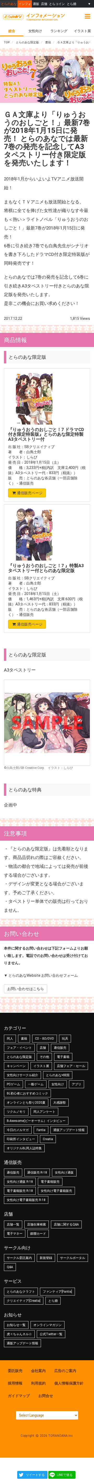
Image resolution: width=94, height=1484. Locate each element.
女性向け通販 (64, 1172)
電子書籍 (63, 1057)
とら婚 (71, 4)
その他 (44, 1057)
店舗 (44, 4)
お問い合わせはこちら (25, 989)
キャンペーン (16, 1066)
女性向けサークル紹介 (22, 1075)
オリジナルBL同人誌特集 (24, 1148)
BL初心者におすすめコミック (27, 1093)
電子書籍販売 (50, 1181)
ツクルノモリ (16, 1112)
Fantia (41, 1130)
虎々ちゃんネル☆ (19, 1334)
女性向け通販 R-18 (20, 1181)
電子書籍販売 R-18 (20, 1191)
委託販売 (15, 1371)
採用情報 (15, 1383)
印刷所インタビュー (21, 1139)
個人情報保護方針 (69, 1383)
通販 (36, 4)
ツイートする (35, 1475)
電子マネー (14, 1233)
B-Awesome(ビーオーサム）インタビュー (36, 1121)
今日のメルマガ (18, 1130)
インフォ (25, 4)
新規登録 (46, 1258)
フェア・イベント (19, 1048)
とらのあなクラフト (21, 1291)
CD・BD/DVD (44, 1038)
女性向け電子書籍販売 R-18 (26, 1200)
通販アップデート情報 (69, 1130)
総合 (11, 31)
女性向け (35, 31)
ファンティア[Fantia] (57, 1291)
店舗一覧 (13, 1224)
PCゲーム (13, 1084)
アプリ (76, 1084)
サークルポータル (72, 1258)
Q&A (10, 1267)
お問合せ (45, 1396)
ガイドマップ (19, 1396)
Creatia (48, 1139)
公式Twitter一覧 (51, 1334)
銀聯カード (38, 1233)
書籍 (24, 1038)
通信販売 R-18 (37, 1172)
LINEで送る (65, 1475)
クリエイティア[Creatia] (23, 1301)
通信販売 (26, 483)
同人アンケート (44, 1112)
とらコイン (57, 4)
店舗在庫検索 (36, 1224)
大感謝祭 (59, 1102)
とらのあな (9, 4)
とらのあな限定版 (19, 1057)
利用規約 (38, 1383)
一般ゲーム (36, 1084)
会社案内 (38, 1371)
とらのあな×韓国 (57, 1075)
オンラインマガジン (47, 1325)
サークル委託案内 (19, 1258)
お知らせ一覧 (16, 1325)
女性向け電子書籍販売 (56, 1191)
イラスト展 (82, 31)
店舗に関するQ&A (66, 1224)
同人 (10, 1038)
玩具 (65, 1038)
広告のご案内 (65, 1371)
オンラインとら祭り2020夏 (26, 1102)
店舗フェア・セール (71, 1066)
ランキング (58, 31)
